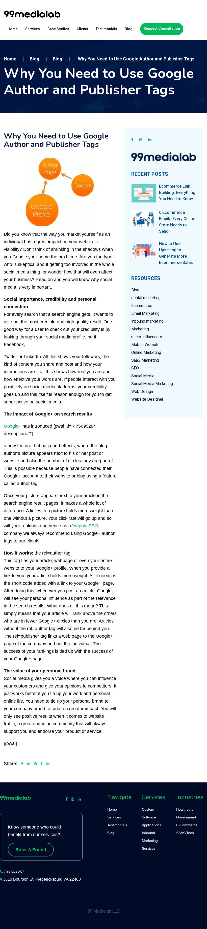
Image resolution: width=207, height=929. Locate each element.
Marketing (140, 329)
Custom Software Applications (151, 817)
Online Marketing (146, 352)
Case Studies (58, 29)
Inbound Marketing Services (150, 840)
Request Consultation (162, 28)
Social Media (142, 375)
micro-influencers (146, 336)
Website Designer (147, 399)
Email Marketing (145, 313)
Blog (129, 29)
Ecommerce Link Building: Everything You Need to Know (177, 192)
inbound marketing (147, 321)
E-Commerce (186, 825)
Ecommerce (141, 305)
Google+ (12, 426)
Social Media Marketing (152, 383)
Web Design (142, 391)
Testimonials (106, 29)
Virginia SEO (85, 525)
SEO (135, 368)
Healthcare (185, 809)
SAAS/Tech (185, 833)
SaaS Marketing (145, 360)
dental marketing (146, 297)
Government (186, 817)
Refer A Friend (30, 849)
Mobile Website (145, 344)
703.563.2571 (15, 872)
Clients (82, 29)
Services (32, 29)
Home (13, 29)
